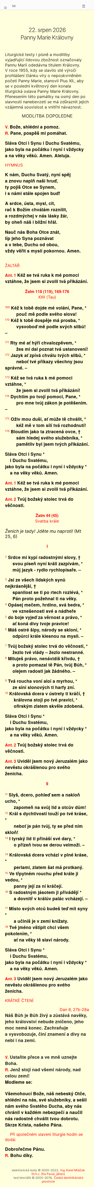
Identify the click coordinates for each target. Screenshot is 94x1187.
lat (14, 6)
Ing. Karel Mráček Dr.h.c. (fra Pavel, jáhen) (58, 1172)
